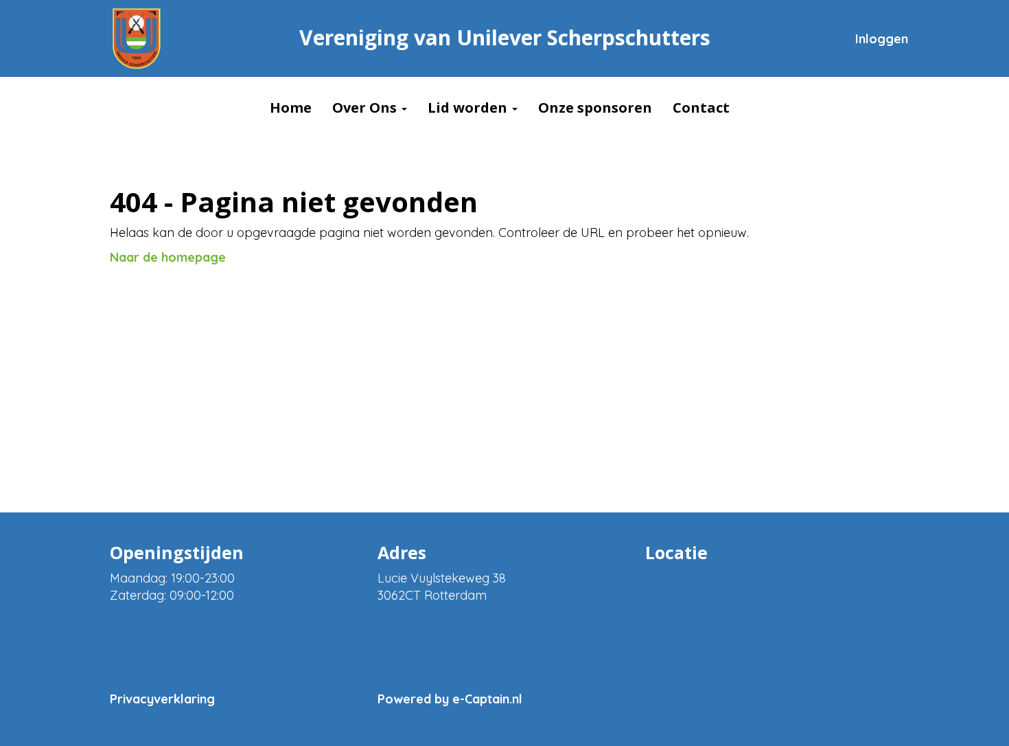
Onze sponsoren (595, 107)
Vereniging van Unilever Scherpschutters (504, 37)
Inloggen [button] (881, 39)
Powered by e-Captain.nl (450, 699)
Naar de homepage (168, 257)
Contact (701, 107)
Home (291, 107)
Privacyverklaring (162, 699)
